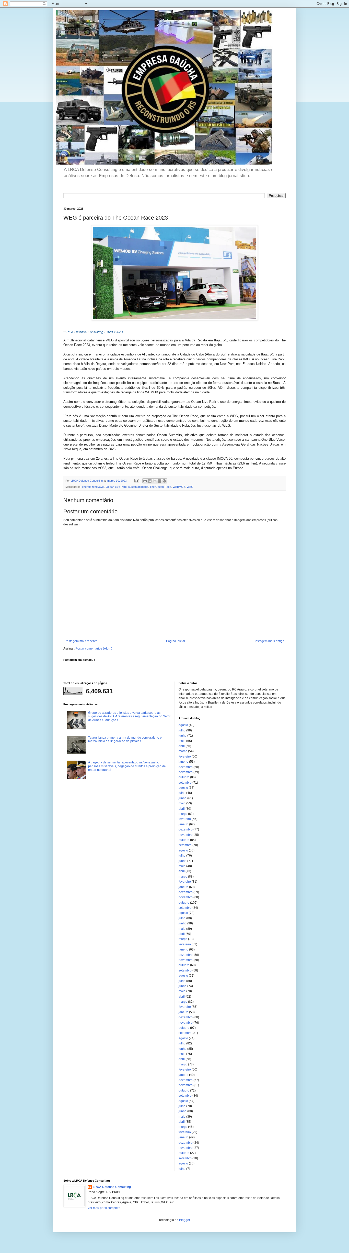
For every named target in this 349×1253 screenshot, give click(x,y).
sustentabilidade (138, 486)
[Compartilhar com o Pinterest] (164, 480)
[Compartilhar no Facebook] (159, 480)
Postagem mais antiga (268, 641)
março (183, 751)
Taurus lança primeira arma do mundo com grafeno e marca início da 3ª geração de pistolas (125, 739)
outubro (184, 777)
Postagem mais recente (81, 641)
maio (182, 741)
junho (183, 735)
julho (182, 730)
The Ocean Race (160, 486)
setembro (185, 782)
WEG (190, 486)
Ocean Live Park (116, 486)
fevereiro (185, 756)
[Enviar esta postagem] (136, 480)
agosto (183, 725)
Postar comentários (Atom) (93, 648)
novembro (186, 772)
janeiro (183, 761)
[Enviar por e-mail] (144, 480)
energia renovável (93, 486)
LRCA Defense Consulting (112, 1187)
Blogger (184, 1220)
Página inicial (175, 641)
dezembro (186, 767)
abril (182, 746)
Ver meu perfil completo (104, 1208)
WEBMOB (179, 486)
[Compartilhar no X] (154, 480)
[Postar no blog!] (149, 480)
